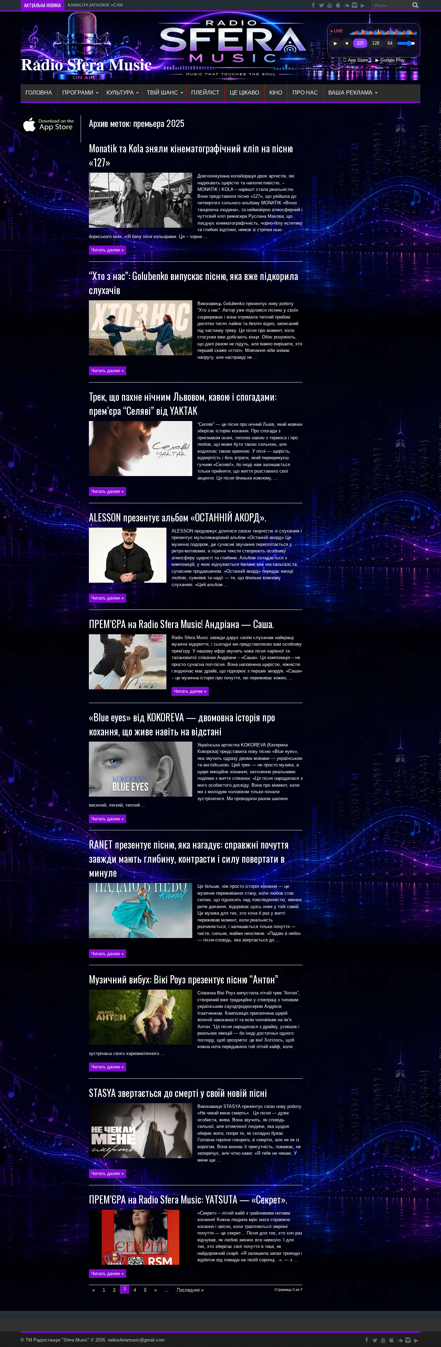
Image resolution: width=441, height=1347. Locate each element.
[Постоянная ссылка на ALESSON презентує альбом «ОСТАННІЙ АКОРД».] (127, 581)
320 (360, 43)
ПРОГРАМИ (77, 93)
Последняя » (190, 1289)
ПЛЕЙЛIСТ (205, 93)
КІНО (275, 93)
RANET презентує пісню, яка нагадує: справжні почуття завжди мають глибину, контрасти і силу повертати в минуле (189, 858)
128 (375, 43)
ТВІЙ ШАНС (162, 93)
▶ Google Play (390, 60)
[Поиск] (415, 5)
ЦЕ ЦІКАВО (244, 93)
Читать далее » (107, 249)
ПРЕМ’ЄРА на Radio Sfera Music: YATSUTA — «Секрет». (188, 1199)
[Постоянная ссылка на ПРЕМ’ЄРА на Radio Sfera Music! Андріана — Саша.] (127, 687)
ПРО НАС (305, 93)
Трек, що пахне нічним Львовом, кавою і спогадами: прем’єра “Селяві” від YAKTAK (183, 403)
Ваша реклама (350, 93)
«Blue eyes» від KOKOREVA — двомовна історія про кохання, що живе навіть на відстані (182, 724)
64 (390, 43)
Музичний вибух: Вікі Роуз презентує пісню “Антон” (183, 979)
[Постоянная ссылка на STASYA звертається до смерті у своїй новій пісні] (140, 1156)
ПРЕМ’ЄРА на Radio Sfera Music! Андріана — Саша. (181, 624)
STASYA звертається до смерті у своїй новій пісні (178, 1093)
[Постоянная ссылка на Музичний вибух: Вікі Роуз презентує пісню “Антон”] (140, 1043)
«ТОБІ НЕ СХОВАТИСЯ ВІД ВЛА (99, 5)
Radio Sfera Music (86, 64)
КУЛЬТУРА (120, 93)
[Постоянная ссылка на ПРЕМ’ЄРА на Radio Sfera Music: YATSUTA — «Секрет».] (140, 1263)
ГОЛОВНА (38, 93)
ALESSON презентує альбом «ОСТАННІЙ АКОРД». (177, 517)
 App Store (355, 60)
